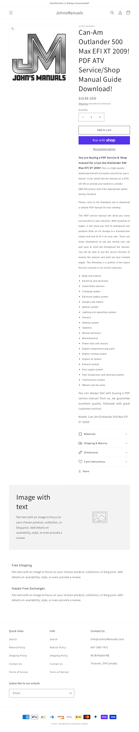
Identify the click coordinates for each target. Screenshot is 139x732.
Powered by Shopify (79, 724)
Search (13, 639)
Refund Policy (17, 647)
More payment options (104, 149)
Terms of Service (18, 672)
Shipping (83, 103)
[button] (11, 13)
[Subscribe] (70, 693)
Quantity (83, 109)
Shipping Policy (18, 655)
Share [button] (86, 471)
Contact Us (15, 663)
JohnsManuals (64, 724)
